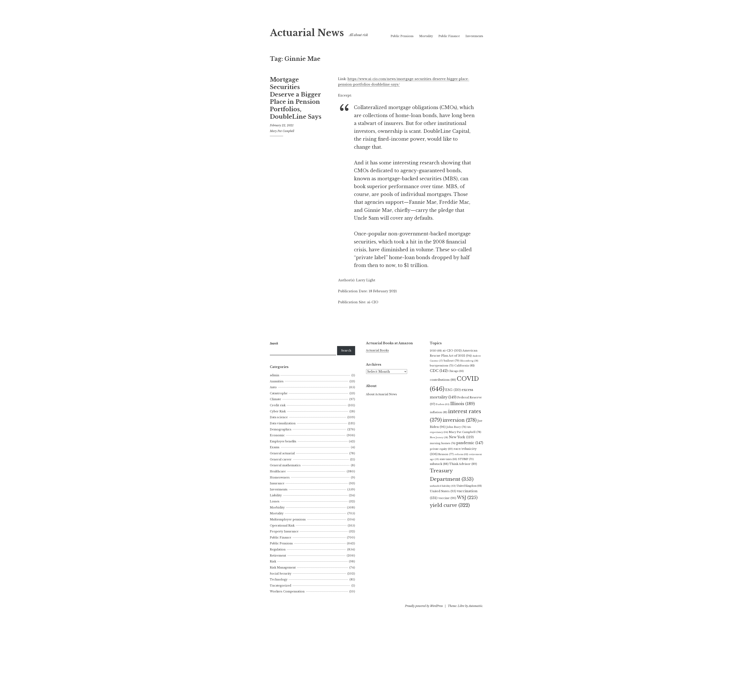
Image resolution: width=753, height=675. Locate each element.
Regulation (278, 549)
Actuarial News (307, 33)
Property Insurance (284, 531)
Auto (273, 387)
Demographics (280, 429)
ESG (453, 390)
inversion (460, 420)
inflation (438, 412)
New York (461, 437)
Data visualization (283, 423)
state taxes (448, 459)
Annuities (277, 381)
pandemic (469, 443)
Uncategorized (280, 585)
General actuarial (282, 453)
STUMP (466, 459)
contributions (443, 380)
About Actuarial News (381, 394)
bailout (451, 360)
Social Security (280, 573)
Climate (275, 399)
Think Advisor (463, 464)
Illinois (462, 403)
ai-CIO (452, 350)
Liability (276, 495)
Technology (278, 579)
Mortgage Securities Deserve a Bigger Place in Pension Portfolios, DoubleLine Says (295, 98)
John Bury (456, 427)
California (464, 365)
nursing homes (443, 443)
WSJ (467, 497)
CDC (439, 371)
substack (439, 464)
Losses (274, 501)
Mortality (426, 36)
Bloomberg (469, 360)
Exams (274, 447)
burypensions (442, 365)
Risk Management (283, 567)
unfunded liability (443, 486)
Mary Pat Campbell (282, 131)
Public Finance (449, 36)
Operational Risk (282, 525)
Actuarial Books (377, 350)
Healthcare (278, 471)
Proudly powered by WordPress (424, 606)
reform (461, 454)
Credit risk (278, 405)
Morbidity (277, 507)
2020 (436, 350)
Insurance (277, 483)
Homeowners (280, 477)
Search (346, 350)
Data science (279, 417)
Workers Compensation (287, 591)
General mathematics (285, 465)
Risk (273, 561)
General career (281, 459)
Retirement (278, 555)
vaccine (447, 498)
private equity (441, 448)
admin (274, 375)
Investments (474, 36)
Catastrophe (278, 393)
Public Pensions (402, 36)
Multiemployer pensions (288, 519)
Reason (446, 454)
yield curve (450, 505)
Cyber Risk (278, 411)
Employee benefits (283, 441)
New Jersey (439, 437)
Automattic (475, 606)
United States (443, 491)
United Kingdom (469, 485)
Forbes (442, 404)
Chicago (456, 371)
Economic (277, 435)
